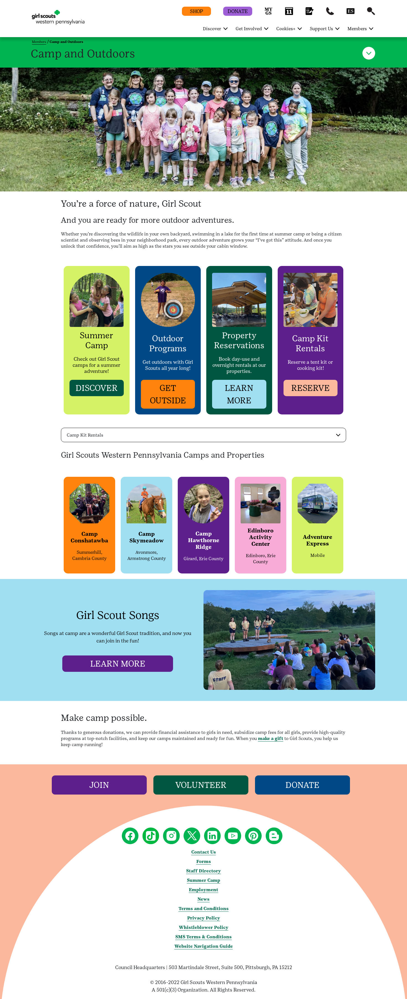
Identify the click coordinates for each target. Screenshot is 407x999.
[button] (268, 13)
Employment (203, 889)
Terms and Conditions (204, 908)
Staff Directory (203, 871)
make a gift (270, 738)
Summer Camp (203, 880)
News (203, 899)
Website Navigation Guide (203, 946)
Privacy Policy (203, 918)
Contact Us (203, 852)
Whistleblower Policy (203, 927)
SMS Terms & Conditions (203, 936)
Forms (203, 861)
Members (39, 42)
